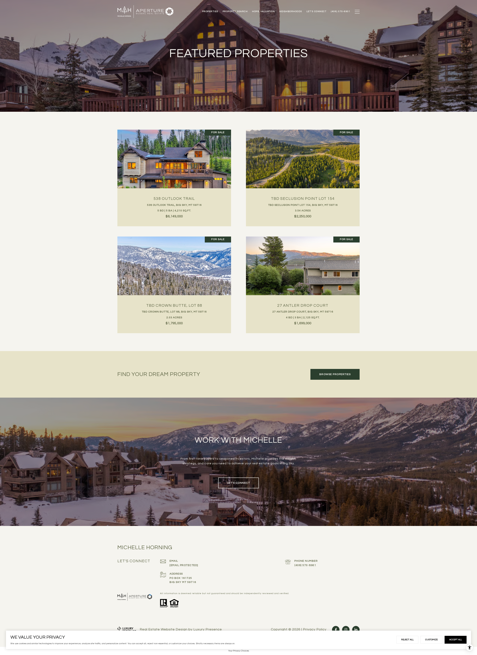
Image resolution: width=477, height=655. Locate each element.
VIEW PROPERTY (174, 176)
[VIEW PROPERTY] (174, 172)
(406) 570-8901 (305, 565)
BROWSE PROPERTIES (335, 374)
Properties (210, 11)
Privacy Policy (314, 629)
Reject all (407, 639)
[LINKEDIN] (356, 629)
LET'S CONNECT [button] (238, 483)
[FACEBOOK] (335, 629)
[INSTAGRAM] (346, 629)
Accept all (455, 639)
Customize (431, 639)
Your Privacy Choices (238, 651)
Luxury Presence (207, 629)
